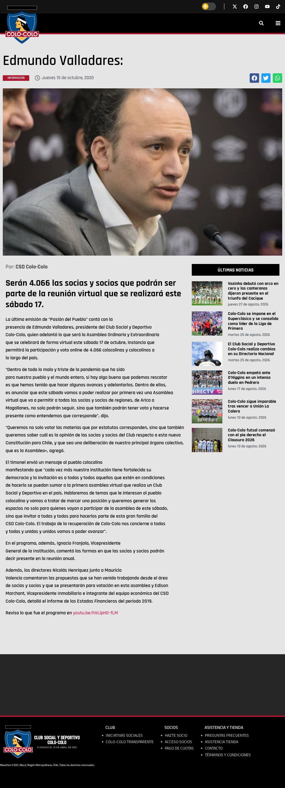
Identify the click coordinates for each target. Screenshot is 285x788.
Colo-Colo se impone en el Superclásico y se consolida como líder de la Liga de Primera (253, 321)
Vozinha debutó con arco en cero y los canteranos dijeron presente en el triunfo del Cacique (253, 291)
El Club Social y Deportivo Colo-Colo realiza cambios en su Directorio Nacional (252, 349)
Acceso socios (178, 742)
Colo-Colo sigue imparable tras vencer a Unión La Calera (252, 406)
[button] (261, 23)
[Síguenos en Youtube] (267, 6)
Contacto (214, 748)
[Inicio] (22, 25)
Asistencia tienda (221, 742)
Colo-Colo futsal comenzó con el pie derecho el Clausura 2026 (251, 435)
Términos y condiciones (228, 755)
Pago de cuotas (179, 748)
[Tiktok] (278, 6)
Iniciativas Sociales (124, 735)
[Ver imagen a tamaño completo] (142, 172)
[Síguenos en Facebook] (245, 6)
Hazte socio (176, 735)
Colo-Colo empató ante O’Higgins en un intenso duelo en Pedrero (249, 377)
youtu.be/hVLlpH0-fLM (95, 613)
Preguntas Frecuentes (227, 735)
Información (16, 78)
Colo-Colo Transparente (130, 742)
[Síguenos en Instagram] (256, 6)
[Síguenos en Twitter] (234, 6)
